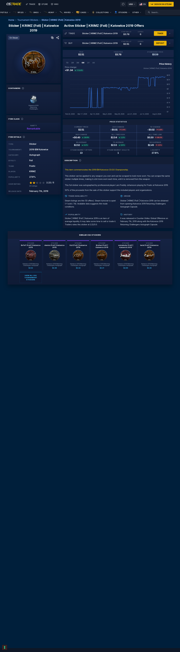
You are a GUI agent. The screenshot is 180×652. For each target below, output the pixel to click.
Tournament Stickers (27, 20)
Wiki (56, 4)
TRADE (160, 33)
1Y (88, 63)
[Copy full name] (52, 38)
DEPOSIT (160, 43)
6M (83, 63)
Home (11, 20)
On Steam (13, 38)
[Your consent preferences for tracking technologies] (4, 647)
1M (72, 63)
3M (77, 63)
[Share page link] (57, 38)
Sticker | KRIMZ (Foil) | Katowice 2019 (61, 20)
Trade (32, 4)
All (93, 63)
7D (67, 63)
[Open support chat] (123, 4)
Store (45, 4)
